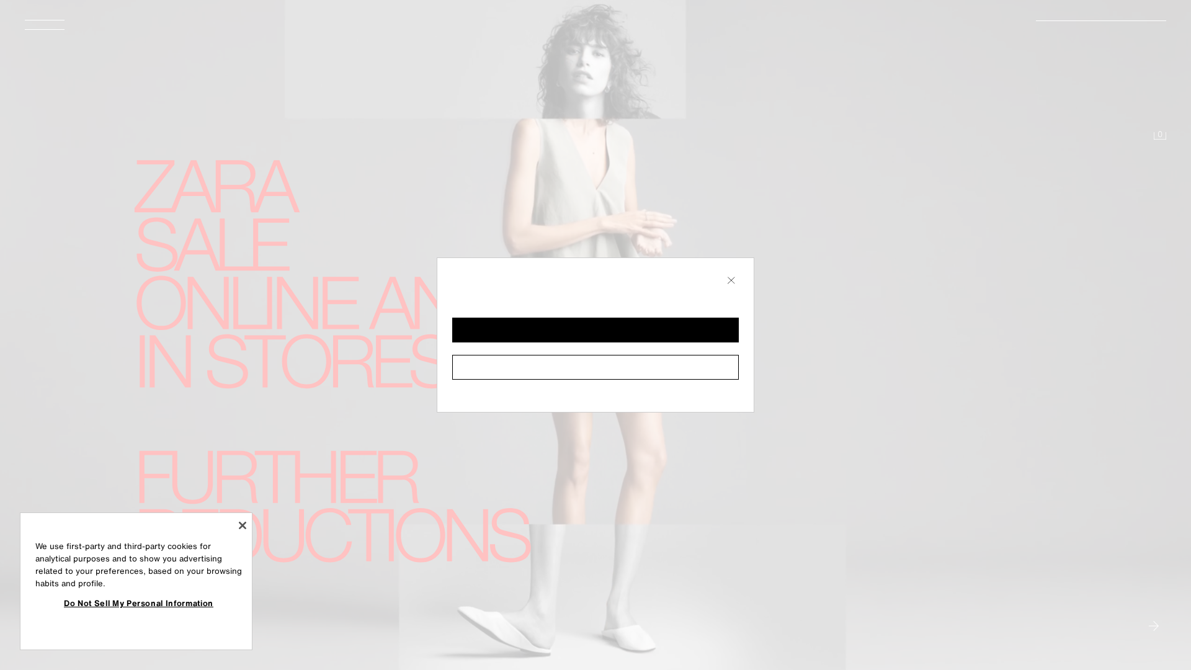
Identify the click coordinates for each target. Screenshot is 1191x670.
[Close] (242, 525)
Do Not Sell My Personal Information (138, 603)
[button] (595, 330)
